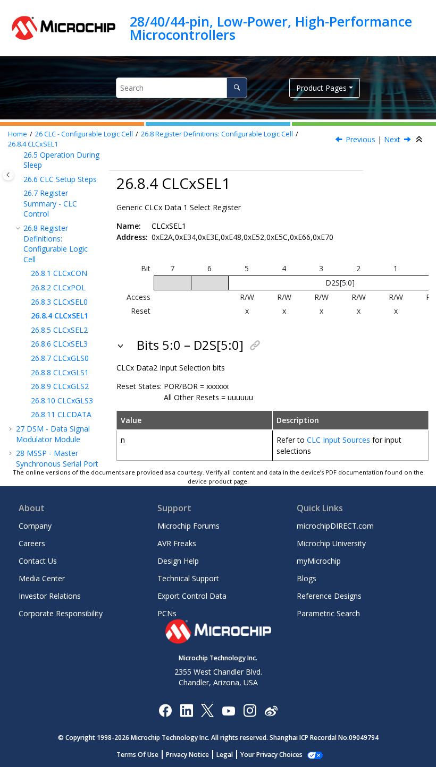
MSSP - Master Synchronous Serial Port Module (57, 463)
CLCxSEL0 (59, 302)
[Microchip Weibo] (271, 710)
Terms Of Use (137, 754)
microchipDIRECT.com (335, 526)
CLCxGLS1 (60, 372)
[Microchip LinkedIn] (186, 709)
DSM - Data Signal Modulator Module (53, 434)
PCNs (167, 613)
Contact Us (38, 561)
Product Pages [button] (321, 88)
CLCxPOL (58, 287)
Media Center (42, 578)
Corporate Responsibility (61, 613)
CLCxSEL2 (59, 330)
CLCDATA (61, 414)
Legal (224, 754)
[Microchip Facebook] (165, 709)
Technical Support (188, 578)
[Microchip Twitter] (207, 709)
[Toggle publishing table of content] (8, 174)
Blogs (306, 578)
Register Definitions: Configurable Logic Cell (217, 134)
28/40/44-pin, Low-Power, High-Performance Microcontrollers (271, 27)
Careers (32, 543)
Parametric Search (328, 613)
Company (35, 526)
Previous (360, 139)
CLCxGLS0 (60, 358)
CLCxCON (59, 273)
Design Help (178, 561)
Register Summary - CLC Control (50, 203)
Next (392, 139)
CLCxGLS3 (62, 400)
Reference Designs (329, 596)
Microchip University (331, 543)
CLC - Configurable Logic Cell (84, 134)
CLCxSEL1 (33, 144)
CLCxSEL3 (59, 344)
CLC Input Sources (338, 440)
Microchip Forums (188, 526)
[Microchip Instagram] (249, 709)
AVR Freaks (176, 543)
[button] (19, 179)
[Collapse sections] (420, 139)
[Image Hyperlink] (228, 710)
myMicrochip (319, 561)
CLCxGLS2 (60, 386)
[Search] (237, 87)
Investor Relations (50, 596)
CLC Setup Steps (60, 179)
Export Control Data (192, 596)
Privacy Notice (187, 754)
